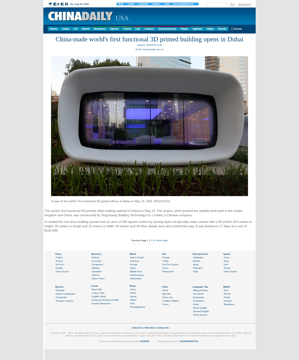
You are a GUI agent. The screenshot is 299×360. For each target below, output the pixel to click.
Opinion (197, 28)
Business (100, 28)
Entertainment (167, 28)
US (75, 28)
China (65, 28)
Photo (184, 28)
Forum (222, 28)
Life (137, 28)
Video (210, 28)
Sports (114, 28)
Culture (149, 28)
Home (53, 28)
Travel (127, 28)
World (85, 28)
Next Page (162, 240)
